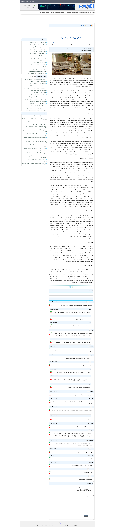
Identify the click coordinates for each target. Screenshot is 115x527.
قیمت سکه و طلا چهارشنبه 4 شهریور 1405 (37, 103)
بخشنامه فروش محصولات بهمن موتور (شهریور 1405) (35, 79)
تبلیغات (27, 1)
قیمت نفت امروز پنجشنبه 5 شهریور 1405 (38, 47)
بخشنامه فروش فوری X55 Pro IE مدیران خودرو (36, 108)
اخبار (93, 12)
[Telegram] (70, 287)
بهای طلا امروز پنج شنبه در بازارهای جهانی (38, 44)
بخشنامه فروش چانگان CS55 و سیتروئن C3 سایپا (36, 97)
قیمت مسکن (68, 12)
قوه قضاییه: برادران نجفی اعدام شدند (39, 116)
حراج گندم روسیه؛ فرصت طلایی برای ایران (38, 49)
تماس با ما (23, 1)
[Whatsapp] (72, 287)
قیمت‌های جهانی (45, 12)
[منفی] (49, 306)
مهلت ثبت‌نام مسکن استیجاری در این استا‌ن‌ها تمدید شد (35, 58)
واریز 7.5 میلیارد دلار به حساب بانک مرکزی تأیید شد (36, 110)
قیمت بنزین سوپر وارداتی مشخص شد (38, 64)
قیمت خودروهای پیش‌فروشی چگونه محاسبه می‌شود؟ (35, 42)
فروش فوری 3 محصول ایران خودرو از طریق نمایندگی (35, 99)
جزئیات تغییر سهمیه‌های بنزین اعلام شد (38, 94)
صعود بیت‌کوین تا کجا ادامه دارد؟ (39, 60)
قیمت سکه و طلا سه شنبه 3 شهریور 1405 (38, 101)
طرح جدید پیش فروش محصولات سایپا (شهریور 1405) (35, 88)
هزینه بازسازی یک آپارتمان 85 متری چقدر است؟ (36, 81)
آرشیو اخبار (82, 25)
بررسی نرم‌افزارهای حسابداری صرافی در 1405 (37, 122)
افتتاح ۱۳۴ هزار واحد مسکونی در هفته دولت (37, 71)
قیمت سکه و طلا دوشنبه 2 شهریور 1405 (38, 86)
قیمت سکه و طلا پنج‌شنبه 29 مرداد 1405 (38, 106)
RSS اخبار (89, 25)
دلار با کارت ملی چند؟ (42, 67)
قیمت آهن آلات (75, 12)
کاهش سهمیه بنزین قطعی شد (40, 92)
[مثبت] (49, 304)
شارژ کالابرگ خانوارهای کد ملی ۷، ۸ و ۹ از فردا (37, 73)
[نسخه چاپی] (53, 42)
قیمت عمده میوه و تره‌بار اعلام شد (39, 62)
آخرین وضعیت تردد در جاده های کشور (38, 69)
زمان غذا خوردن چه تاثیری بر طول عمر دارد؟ (37, 124)
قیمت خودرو (82, 12)
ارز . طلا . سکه (88, 12)
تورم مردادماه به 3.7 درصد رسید (40, 56)
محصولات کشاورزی (54, 12)
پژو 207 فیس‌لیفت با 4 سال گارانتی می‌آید (37, 83)
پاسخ (87, 302)
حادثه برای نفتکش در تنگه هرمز (40, 51)
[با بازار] (57, 6)
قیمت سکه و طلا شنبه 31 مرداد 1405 (38, 90)
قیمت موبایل (61, 12)
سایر (40, 12)
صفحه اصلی (32, 1)
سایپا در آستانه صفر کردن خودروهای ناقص (37, 53)
